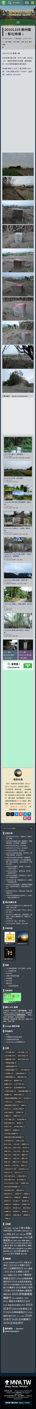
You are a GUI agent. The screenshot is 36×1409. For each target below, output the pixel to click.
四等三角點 (21, 1055)
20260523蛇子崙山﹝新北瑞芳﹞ (17, 845)
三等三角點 (16, 41)
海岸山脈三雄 (8, 1176)
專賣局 (6, 1084)
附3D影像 (20, 1179)
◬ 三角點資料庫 (11, 971)
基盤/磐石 (20, 1077)
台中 (14, 1151)
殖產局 (6, 1080)
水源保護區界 (18, 1087)
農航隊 (19, 1123)
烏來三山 (17, 1172)
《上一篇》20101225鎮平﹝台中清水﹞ (8, 655)
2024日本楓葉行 (21, 1316)
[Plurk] (21, 814)
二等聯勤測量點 (9, 1066)
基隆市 (24, 1144)
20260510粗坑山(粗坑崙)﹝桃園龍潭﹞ (18, 857)
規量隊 (15, 1130)
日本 (14, 1165)
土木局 (6, 1101)
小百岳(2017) (8, 1169)
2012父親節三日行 (19, 1271)
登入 (7, 1034)
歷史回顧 (7, 1190)
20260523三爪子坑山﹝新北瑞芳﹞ (17, 848)
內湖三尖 (7, 1172)
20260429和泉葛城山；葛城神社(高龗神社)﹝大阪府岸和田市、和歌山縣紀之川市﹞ (19, 886)
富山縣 (24, 1201)
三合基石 (18, 1101)
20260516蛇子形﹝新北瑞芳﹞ (16, 850)
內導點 (6, 1116)
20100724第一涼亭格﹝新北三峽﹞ (17, 923)
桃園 (5, 1147)
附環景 (23, 1183)
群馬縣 (24, 1204)
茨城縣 (6, 1211)
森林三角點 (21, 1059)
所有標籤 (9, 978)
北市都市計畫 (8, 1091)
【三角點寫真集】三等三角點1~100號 (18, 968)
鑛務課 (16, 1080)
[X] (12, 814)
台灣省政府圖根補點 (10, 1098)
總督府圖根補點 (23, 1091)
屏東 (5, 1162)
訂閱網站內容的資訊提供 (14, 1037)
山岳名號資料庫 (13, 986)
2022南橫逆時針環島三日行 (14, 1305)
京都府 (16, 1197)
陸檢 (22, 1105)
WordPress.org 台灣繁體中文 (15, 1042)
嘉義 (23, 1155)
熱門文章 (9, 981)
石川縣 (15, 1201)
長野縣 (15, 1204)
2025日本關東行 (21, 1319)
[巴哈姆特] (29, 814)
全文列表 (9, 973)
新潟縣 (6, 1204)
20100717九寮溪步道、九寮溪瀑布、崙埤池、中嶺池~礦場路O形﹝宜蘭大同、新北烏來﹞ (19, 916)
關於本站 (9, 983)
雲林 (14, 1155)
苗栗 (5, 1151)
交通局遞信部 (19, 1073)
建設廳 (6, 1094)
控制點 (18, 1112)
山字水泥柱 (17, 1084)
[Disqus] (18, 694)
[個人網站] (25, 818)
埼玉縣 (6, 1208)
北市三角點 (7, 1119)
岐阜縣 (15, 1211)
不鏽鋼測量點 (8, 1077)
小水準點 (7, 1073)
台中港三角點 (18, 1126)
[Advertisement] (18, 90)
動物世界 (7, 1193)
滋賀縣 (25, 1197)
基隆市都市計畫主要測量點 (13, 1137)
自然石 (6, 1126)
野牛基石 (26, 1098)
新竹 (14, 1147)
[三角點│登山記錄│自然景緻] (18, 14)
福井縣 (6, 1201)
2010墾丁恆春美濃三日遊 (10, 1262)
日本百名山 (22, 1169)
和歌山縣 (16, 1215)
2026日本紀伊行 (13, 1323)
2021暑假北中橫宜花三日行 (16, 1301)
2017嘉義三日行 (10, 1275)
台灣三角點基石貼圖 (12, 976)
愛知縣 (24, 1211)
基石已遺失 (7, 1179)
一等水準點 (23, 1070)
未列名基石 (7, 1140)
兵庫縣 (26, 1193)
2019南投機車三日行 (16, 1284)
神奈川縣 (26, 1208)
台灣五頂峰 (21, 1176)
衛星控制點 (7, 1123)
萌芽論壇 (27, 665)
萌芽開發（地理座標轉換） (17, 1017)
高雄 (23, 1158)
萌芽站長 (18, 38)
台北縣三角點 (17, 1109)
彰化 (26, 41)
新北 (5, 1144)
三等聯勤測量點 (9, 1070)
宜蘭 (14, 1162)
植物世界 (19, 1190)
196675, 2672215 (13, 74)
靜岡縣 (26, 1215)
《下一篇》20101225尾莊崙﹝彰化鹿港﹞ (25, 655)
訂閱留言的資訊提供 (12, 1039)
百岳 (22, 1165)
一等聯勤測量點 (9, 1063)
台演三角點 (7, 1112)
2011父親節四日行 (13, 1268)
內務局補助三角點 (10, 1105)
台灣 (22, 41)
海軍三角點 (17, 1094)
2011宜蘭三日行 (22, 1265)
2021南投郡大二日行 (20, 1298)
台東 (5, 1165)
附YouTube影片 (9, 1183)
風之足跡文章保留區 (10, 1186)
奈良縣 (6, 1197)
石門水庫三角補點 (10, 1133)
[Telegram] (25, 814)
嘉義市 (6, 1158)
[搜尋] (31, 828)
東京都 (15, 1208)
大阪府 (17, 1193)
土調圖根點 (7, 1059)
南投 (5, 1155)
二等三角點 (7, 41)
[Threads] (8, 814)
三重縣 (6, 1215)
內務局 (15, 1116)
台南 (14, 1158)
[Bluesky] (16, 814)
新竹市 (25, 1147)
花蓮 (23, 1162)
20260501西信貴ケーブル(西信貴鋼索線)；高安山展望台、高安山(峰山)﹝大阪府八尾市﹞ (19, 862)
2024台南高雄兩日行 (16, 1312)
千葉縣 (6, 1218)
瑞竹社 (6, 1109)
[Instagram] (29, 818)
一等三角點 (7, 1052)
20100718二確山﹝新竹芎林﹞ (16, 921)
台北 (14, 1144)
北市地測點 (20, 1119)
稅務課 (6, 1130)
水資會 (6, 1087)
